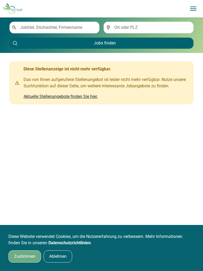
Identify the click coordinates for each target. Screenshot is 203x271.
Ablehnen (58, 256)
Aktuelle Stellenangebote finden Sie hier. (61, 96)
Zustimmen (24, 256)
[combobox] (57, 27)
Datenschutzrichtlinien (69, 242)
